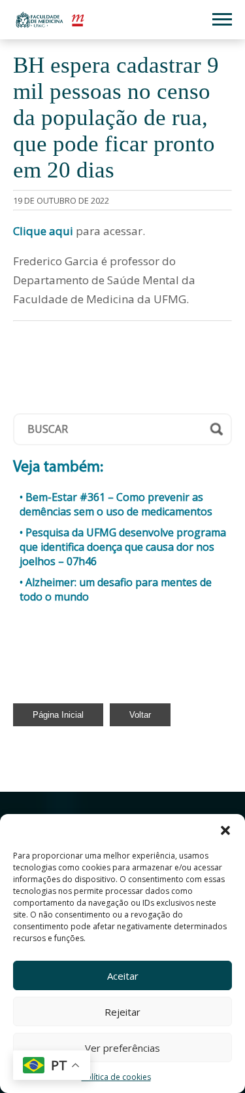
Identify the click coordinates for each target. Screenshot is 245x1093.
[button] (225, 830)
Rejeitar (122, 1011)
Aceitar (123, 975)
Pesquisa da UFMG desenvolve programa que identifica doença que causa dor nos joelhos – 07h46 (123, 546)
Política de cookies (116, 1077)
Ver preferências (122, 1047)
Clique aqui (43, 230)
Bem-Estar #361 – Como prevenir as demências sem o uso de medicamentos (116, 504)
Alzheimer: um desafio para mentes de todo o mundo (116, 589)
